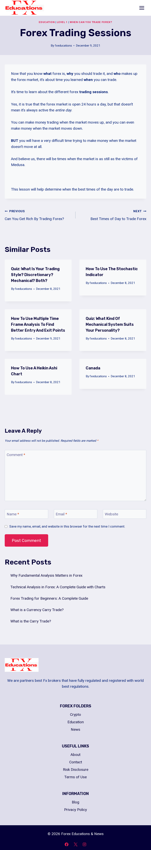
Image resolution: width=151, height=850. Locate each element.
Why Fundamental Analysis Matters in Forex (46, 575)
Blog (75, 802)
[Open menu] (141, 8)
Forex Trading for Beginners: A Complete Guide (49, 598)
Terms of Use (75, 777)
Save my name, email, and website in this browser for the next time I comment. (67, 526)
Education (47, 22)
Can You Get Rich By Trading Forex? (34, 215)
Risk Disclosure (75, 769)
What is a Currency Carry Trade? (37, 610)
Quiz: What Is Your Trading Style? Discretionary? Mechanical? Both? (35, 274)
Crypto (75, 714)
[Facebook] (66, 844)
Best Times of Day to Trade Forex (118, 215)
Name (13, 514)
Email (61, 514)
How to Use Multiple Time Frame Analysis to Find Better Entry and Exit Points (38, 324)
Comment (16, 454)
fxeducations (63, 45)
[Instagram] (84, 844)
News (75, 729)
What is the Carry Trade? (30, 621)
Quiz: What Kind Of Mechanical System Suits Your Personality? (110, 324)
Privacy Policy (75, 809)
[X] (75, 844)
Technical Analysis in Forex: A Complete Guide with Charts (57, 587)
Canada (93, 368)
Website (111, 514)
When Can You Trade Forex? (91, 22)
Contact (75, 762)
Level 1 (62, 22)
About (75, 754)
